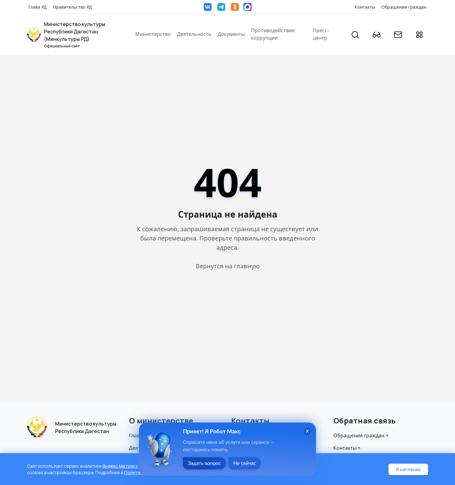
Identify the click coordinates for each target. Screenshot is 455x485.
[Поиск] (355, 34)
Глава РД (37, 7)
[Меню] (419, 34)
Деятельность (194, 34)
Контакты (365, 7)
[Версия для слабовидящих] (376, 34)
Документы (231, 34)
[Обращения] (398, 34)
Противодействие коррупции (273, 34)
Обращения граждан (404, 7)
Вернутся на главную (228, 266)
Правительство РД (72, 7)
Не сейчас (244, 463)
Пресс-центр (321, 34)
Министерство (153, 34)
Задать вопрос (204, 463)
